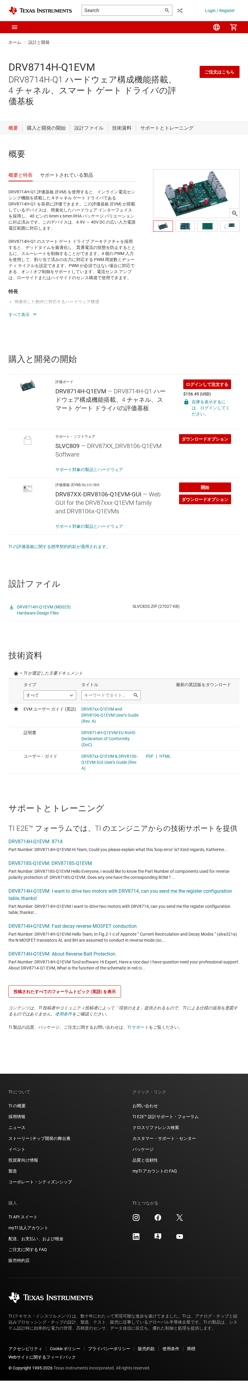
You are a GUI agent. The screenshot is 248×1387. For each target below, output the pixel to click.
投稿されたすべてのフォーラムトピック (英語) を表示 (65, 991)
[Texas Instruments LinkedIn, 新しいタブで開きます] (136, 1238)
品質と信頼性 (145, 1160)
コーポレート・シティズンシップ (40, 1181)
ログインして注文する (207, 384)
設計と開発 (39, 42)
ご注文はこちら (219, 71)
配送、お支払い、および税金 (36, 1238)
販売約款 (146, 1348)
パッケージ (143, 1149)
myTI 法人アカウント (28, 1227)
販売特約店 (19, 1260)
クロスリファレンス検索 (155, 1127)
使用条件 (63, 1013)
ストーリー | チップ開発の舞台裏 (39, 1138)
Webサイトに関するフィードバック (42, 1357)
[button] (14, 27)
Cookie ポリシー (65, 1348)
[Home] (40, 11)
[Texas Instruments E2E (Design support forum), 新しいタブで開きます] (158, 1238)
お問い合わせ (145, 1105)
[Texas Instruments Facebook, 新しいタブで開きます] (158, 1219)
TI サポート (138, 1027)
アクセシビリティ (25, 1348)
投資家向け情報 (23, 1160)
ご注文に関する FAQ (27, 1249)
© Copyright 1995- (30, 1368)
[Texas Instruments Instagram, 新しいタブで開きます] (136, 1219)
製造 (12, 1171)
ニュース (16, 1127)
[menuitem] (216, 27)
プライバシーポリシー (109, 1348)
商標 (191, 1348)
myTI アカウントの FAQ (154, 1171)
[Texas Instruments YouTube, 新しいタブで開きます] (179, 1238)
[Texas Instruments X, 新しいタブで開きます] (179, 1219)
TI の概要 (17, 1105)
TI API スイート (23, 1216)
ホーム (14, 42)
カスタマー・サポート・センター (164, 1138)
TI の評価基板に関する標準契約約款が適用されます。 (59, 546)
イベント (16, 1149)
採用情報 (16, 1116)
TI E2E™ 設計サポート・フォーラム (165, 1116)
